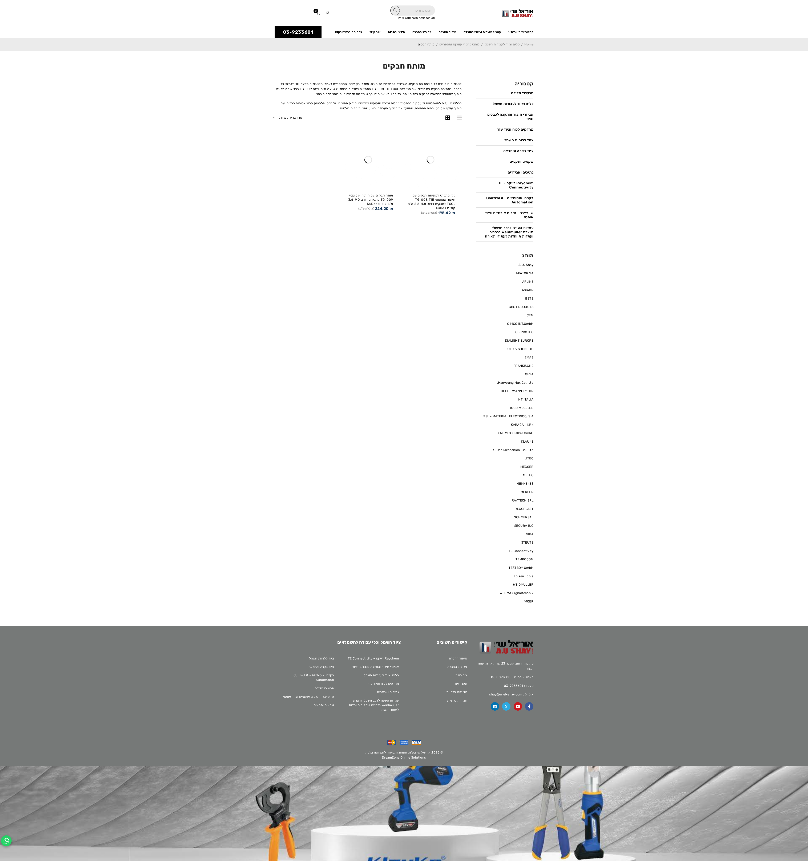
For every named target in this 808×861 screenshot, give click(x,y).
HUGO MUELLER (521, 408)
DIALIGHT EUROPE (519, 340)
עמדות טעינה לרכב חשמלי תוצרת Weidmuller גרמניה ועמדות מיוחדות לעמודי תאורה (509, 232)
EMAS (529, 357)
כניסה (327, 13)
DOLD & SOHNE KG (519, 349)
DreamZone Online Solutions (404, 757)
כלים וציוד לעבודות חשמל (502, 44)
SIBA (529, 534)
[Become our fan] (529, 706)
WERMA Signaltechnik (516, 593)
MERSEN (527, 492)
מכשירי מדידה (522, 93)
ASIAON (527, 290)
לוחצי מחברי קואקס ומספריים (459, 44)
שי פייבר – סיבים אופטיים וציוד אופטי (308, 697)
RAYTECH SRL (522, 500)
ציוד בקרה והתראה (518, 151)
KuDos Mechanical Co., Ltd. (512, 450)
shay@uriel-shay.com (505, 694)
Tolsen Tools (523, 576)
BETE (529, 298)
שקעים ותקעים (521, 161)
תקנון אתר (460, 684)
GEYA (529, 374)
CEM (530, 315)
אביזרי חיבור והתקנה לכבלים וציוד (510, 116)
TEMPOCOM (524, 559)
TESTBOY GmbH (521, 568)
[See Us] (495, 706)
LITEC (529, 458)
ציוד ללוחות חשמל (518, 140)
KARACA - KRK (522, 425)
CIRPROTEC (524, 332)
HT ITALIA (525, 399)
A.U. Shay (525, 265)
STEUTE (527, 542)
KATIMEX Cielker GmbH (515, 433)
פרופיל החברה (457, 667)
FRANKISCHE (523, 366)
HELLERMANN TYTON (517, 391)
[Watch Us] (518, 706)
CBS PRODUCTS (521, 307)
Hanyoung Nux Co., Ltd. (515, 383)
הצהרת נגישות (457, 700)
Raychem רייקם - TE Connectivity (515, 185)
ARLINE (527, 282)
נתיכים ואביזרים (520, 172)
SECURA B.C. (523, 526)
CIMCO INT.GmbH (520, 324)
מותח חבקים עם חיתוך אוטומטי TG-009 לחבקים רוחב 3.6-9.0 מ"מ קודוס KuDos (370, 200)
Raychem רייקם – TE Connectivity (373, 658)
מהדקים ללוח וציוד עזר (515, 129)
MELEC (528, 475)
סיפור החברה (458, 658)
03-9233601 (298, 32)
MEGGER (526, 467)
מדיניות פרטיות (456, 692)
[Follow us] (506, 706)
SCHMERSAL (523, 517)
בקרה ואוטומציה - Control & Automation (509, 200)
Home (528, 44)
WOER (528, 601)
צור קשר (461, 675)
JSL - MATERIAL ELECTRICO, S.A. (507, 416)
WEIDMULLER (523, 584)
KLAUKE (527, 441)
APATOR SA (524, 273)
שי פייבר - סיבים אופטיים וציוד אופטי (509, 215)
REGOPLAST (524, 509)
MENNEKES (525, 484)
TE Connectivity (521, 551)
